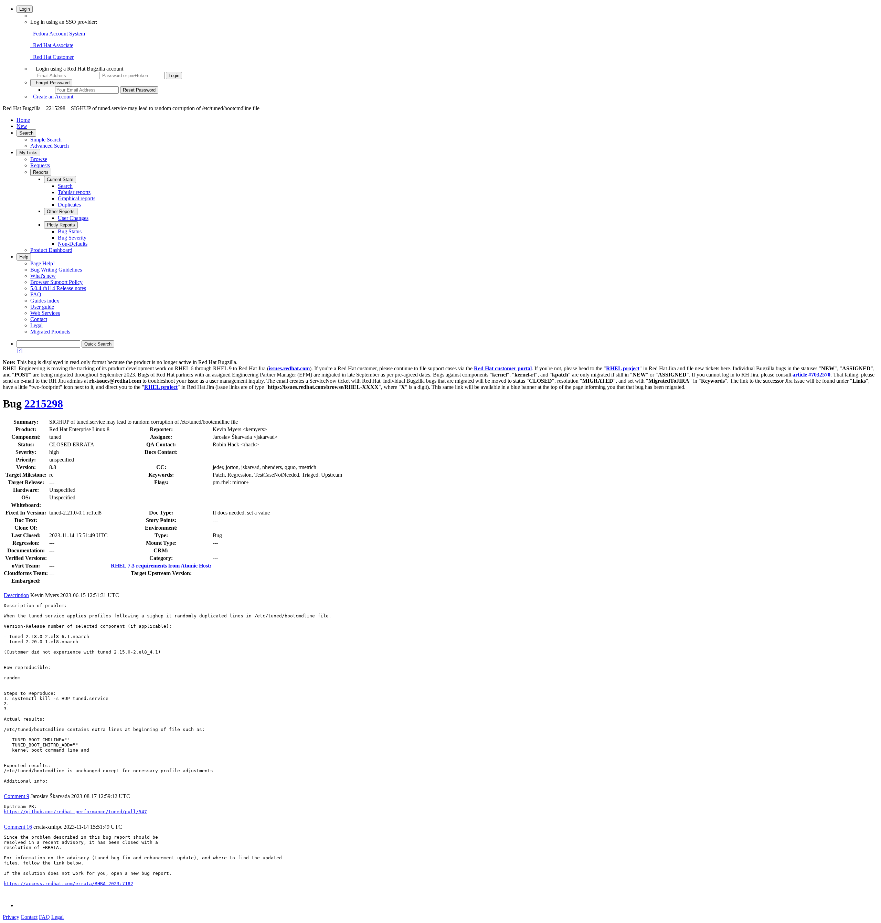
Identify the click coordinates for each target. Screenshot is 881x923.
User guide (42, 307)
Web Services (45, 313)
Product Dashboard (51, 250)
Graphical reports (76, 198)
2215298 (43, 403)
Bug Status (70, 231)
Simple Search (46, 139)
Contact (38, 319)
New (22, 126)
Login (24, 9)
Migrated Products (50, 332)
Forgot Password (51, 82)
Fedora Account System (57, 33)
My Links (28, 152)
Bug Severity (72, 238)
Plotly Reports (61, 224)
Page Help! (42, 263)
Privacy (11, 917)
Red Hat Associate (51, 45)
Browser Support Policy (56, 282)
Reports (41, 172)
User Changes (73, 218)
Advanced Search (49, 146)
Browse (38, 159)
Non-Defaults (72, 244)
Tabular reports (74, 192)
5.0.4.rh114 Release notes (58, 288)
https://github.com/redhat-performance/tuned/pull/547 (75, 811)
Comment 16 (18, 827)
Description (16, 595)
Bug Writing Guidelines (56, 270)
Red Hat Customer (52, 57)
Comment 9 (16, 796)
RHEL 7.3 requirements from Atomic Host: (161, 566)
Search (26, 133)
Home (23, 120)
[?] (19, 350)
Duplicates (69, 205)
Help (23, 256)
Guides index (44, 301)
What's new (43, 276)
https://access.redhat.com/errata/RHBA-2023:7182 (68, 883)
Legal (36, 325)
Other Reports (61, 211)
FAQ (35, 294)
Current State (60, 179)
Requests (40, 165)
